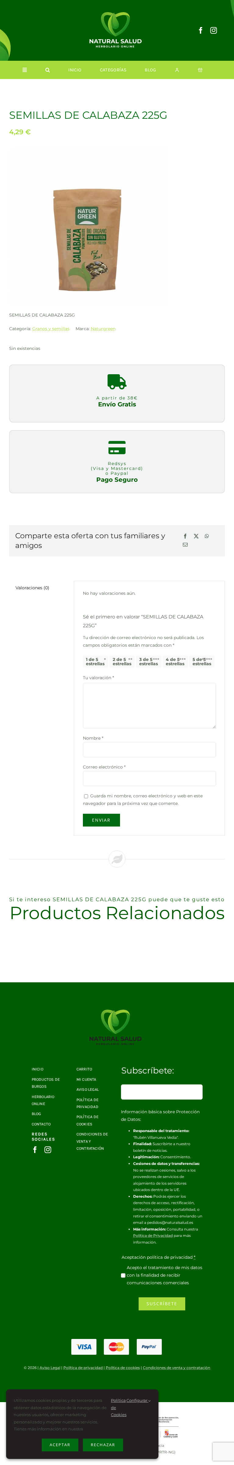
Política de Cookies (118, 1407)
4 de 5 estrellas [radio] (175, 661)
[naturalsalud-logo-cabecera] (117, 14)
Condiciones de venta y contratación (176, 1367)
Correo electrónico (104, 767)
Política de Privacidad (153, 1235)
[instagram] (213, 30)
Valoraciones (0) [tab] (32, 587)
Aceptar (60, 1444)
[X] (196, 536)
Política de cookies (123, 1367)
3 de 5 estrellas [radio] (148, 661)
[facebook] (200, 30)
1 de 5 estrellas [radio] (95, 661)
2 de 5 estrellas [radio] (122, 661)
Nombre (93, 738)
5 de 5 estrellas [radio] (202, 661)
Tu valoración (98, 677)
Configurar (137, 1400)
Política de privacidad (83, 1367)
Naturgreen (103, 328)
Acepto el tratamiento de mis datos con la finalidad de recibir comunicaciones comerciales (164, 1275)
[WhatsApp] (207, 536)
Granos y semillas (50, 328)
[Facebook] (185, 536)
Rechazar (103, 1444)
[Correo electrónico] (185, 545)
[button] (47, 70)
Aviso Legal (50, 1367)
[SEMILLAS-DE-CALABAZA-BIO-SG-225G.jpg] (117, 1012)
